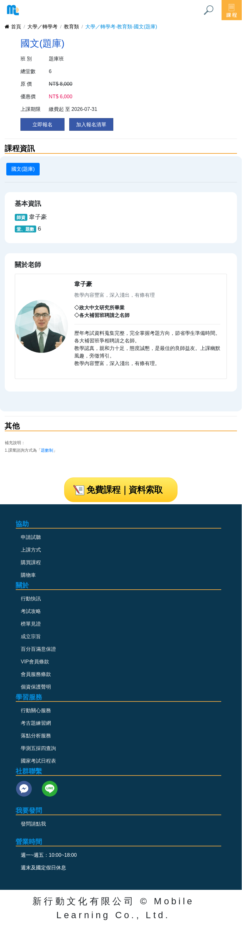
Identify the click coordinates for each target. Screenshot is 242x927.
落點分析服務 (36, 735)
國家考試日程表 (38, 761)
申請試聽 (31, 537)
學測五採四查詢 (38, 748)
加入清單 (91, 124)
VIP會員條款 (35, 661)
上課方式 (31, 549)
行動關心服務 (36, 710)
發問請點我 (33, 824)
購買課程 (31, 562)
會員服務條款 (36, 674)
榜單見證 (31, 624)
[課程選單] (232, 10)
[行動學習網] (13, 10)
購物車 (28, 575)
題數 (45, 450)
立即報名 (42, 124)
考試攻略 (31, 611)
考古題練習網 (36, 723)
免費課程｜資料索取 (125, 490)
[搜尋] (209, 10)
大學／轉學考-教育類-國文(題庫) (121, 26)
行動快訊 (31, 598)
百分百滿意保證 (38, 649)
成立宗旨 (31, 636)
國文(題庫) (23, 169)
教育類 (71, 26)
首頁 (16, 26)
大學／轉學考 (42, 26)
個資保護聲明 (36, 687)
